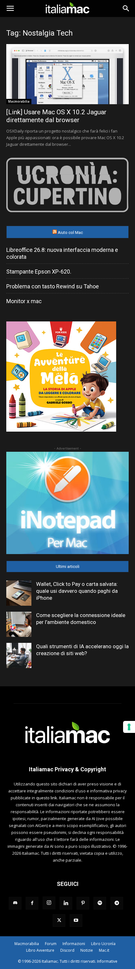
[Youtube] (76, 920)
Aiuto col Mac (70, 232)
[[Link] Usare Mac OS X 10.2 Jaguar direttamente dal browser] (67, 74)
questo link (46, 798)
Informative (107, 961)
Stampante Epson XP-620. (38, 271)
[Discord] (15, 903)
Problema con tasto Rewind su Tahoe (52, 286)
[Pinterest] (83, 903)
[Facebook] (32, 903)
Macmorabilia (19, 101)
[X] (59, 920)
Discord (67, 950)
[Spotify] (100, 903)
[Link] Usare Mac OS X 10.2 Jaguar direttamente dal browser (56, 116)
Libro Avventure (40, 950)
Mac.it (104, 950)
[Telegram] (117, 903)
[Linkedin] (66, 903)
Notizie (86, 950)
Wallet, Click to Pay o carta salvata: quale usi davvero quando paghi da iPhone (77, 591)
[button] (10, 8)
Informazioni (73, 943)
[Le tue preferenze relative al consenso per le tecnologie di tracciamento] (129, 727)
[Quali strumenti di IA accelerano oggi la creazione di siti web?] (18, 655)
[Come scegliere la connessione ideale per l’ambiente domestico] (18, 624)
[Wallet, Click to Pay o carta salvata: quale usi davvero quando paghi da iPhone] (18, 593)
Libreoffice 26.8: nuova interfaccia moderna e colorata (62, 253)
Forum (51, 943)
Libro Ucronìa (103, 943)
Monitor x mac (24, 301)
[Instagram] (49, 903)
